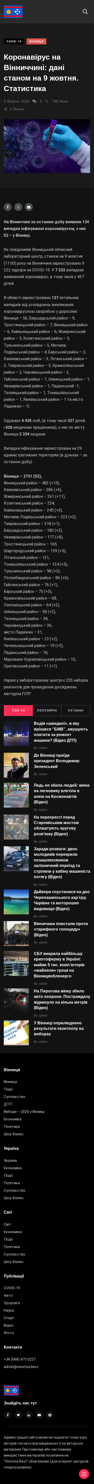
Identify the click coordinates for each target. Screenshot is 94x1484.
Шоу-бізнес (14, 1134)
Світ (7, 1224)
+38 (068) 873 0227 (20, 1359)
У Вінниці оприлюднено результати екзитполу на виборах (59, 1028)
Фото (9, 1333)
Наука (9, 1310)
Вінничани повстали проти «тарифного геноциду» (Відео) (61, 929)
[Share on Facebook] (8, 207)
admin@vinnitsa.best (21, 1367)
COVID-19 (14, 41)
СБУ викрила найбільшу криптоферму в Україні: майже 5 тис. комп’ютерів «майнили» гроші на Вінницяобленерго (59, 965)
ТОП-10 (18, 710)
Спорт (9, 1318)
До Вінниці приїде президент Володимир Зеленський (56, 761)
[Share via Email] (29, 207)
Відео (9, 1325)
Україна (10, 1160)
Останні (76, 710)
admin (43, 748)
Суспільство (14, 1096)
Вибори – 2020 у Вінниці (24, 1111)
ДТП (8, 1104)
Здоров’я (12, 1303)
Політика (12, 1126)
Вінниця (36, 41)
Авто (8, 1295)
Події (8, 1089)
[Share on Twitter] (18, 207)
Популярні (47, 710)
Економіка (13, 1119)
